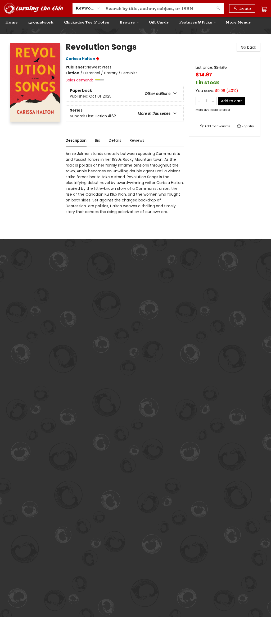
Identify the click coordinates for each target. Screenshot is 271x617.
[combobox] (88, 8)
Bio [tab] (97, 140)
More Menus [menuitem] (238, 22)
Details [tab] (115, 140)
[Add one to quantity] (213, 101)
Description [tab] (76, 140)
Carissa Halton (80, 58)
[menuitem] (11, 22)
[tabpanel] (125, 189)
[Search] (218, 8)
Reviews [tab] (137, 140)
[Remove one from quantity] (199, 101)
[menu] (135, 22)
